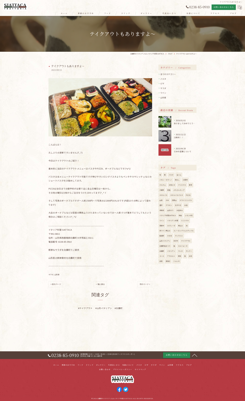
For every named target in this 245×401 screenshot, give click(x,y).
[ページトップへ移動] (194, 355)
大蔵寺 (162, 190)
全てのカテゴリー (168, 74)
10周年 (185, 180)
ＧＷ (167, 200)
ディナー (189, 251)
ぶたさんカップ (178, 190)
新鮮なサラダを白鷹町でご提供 (63, 249)
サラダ (51, 274)
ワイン (163, 92)
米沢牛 (176, 241)
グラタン (169, 205)
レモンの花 (189, 215)
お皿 (185, 205)
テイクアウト (186, 241)
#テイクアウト (85, 308)
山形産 (57, 274)
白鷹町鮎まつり (165, 246)
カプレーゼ (171, 226)
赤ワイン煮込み (165, 230)
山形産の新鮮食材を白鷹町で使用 (64, 257)
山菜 (161, 200)
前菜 (161, 261)
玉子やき (178, 205)
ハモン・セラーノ (166, 180)
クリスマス (182, 185)
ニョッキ (176, 261)
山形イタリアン (165, 241)
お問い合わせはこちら (223, 7)
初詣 (168, 190)
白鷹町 (162, 251)
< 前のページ (56, 284)
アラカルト (171, 256)
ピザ (162, 83)
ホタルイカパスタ (176, 195)
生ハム (179, 175)
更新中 (162, 226)
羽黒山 (174, 200)
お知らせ (172, 185)
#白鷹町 (118, 308)
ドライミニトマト (186, 200)
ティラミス (179, 236)
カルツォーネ (182, 246)
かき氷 (169, 236)
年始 (180, 215)
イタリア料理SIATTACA (168, 215)
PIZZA (188, 195)
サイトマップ (140, 369)
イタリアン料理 (172, 220)
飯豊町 (162, 236)
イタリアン (171, 251)
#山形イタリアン (103, 308)
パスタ (163, 79)
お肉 (190, 256)
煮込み (180, 226)
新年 (190, 185)
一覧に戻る (100, 284)
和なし (177, 180)
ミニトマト (185, 220)
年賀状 (162, 210)
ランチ (180, 251)
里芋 (161, 205)
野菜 (179, 256)
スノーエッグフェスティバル (184, 230)
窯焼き (168, 261)
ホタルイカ (163, 195)
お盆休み (180, 210)
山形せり (170, 210)
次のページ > (145, 284)
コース (162, 256)
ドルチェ (163, 185)
